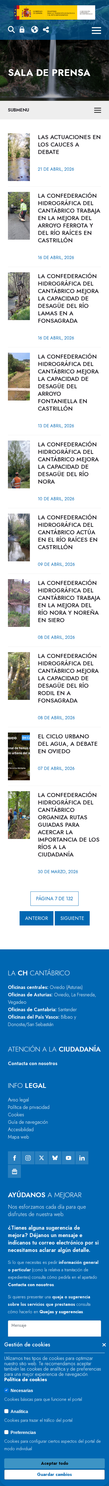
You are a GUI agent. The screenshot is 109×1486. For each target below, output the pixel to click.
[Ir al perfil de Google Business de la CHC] (14, 1171)
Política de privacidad (28, 1107)
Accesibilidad (21, 1129)
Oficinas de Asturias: (52, 998)
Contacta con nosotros (32, 1063)
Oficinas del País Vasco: (42, 1021)
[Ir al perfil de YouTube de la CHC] (68, 1157)
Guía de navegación (28, 1122)
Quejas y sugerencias (61, 1312)
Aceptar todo (54, 1463)
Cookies (16, 1114)
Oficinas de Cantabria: (42, 1009)
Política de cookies (25, 1379)
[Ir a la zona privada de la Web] (23, 29)
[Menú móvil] (96, 30)
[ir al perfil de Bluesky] (54, 1157)
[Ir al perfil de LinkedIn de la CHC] (81, 1157)
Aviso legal (18, 1099)
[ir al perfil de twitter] (41, 1157)
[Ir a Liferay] (54, 12)
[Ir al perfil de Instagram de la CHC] (27, 1157)
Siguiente (72, 918)
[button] (11, 30)
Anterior (36, 918)
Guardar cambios (54, 1474)
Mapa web (18, 1137)
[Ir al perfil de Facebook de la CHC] (14, 1157)
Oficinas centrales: (45, 987)
